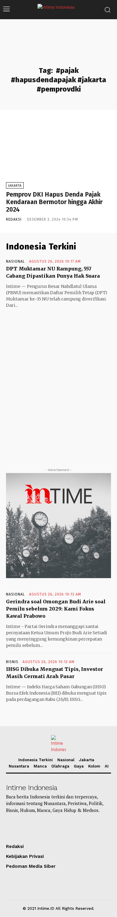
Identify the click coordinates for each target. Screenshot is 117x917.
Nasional (15, 261)
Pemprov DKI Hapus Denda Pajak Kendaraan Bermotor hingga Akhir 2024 (54, 202)
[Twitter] (61, 827)
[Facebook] (77, 827)
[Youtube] (28, 827)
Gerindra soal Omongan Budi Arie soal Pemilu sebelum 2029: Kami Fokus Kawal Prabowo (56, 609)
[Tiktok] (12, 827)
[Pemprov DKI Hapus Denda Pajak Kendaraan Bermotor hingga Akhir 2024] (58, 153)
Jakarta (15, 186)
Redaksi (14, 219)
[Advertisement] (58, 382)
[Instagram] (45, 827)
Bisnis (12, 662)
